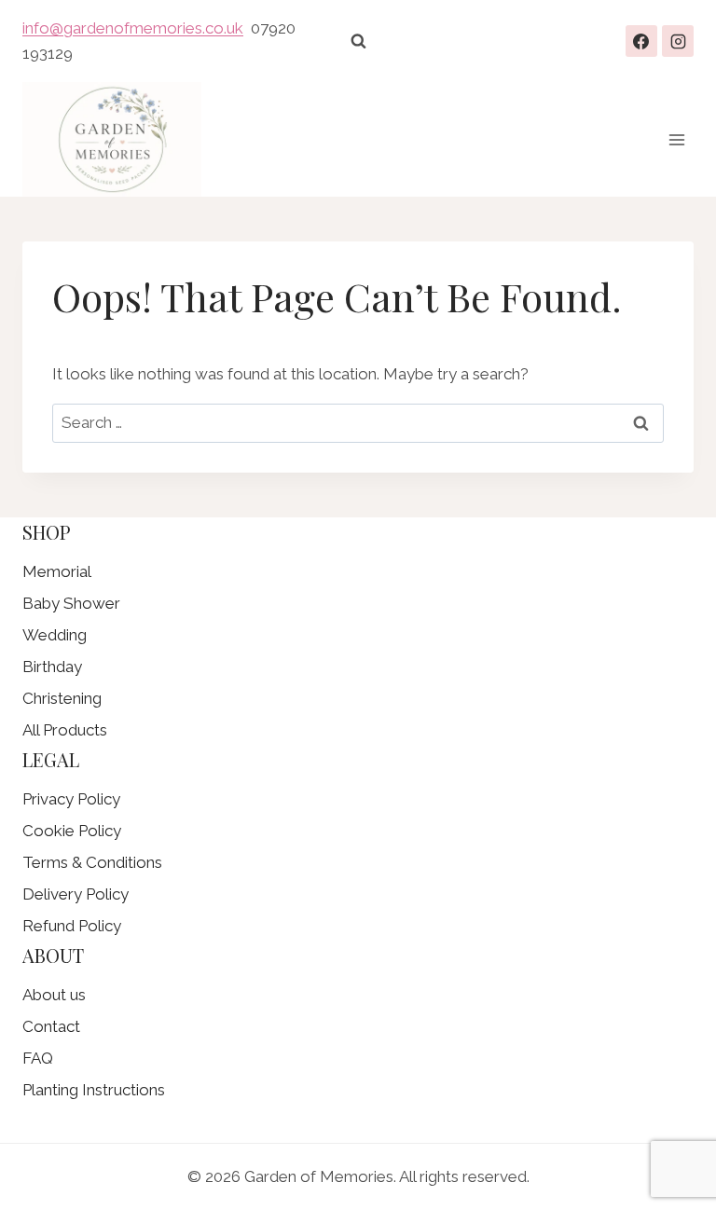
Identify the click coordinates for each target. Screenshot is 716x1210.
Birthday (52, 666)
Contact (51, 1026)
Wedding (54, 635)
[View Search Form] (358, 41)
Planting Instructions (93, 1089)
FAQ (37, 1058)
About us (54, 994)
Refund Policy (71, 925)
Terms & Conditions (92, 862)
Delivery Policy (75, 894)
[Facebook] (641, 41)
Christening (62, 698)
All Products (64, 730)
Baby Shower (71, 603)
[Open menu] (676, 139)
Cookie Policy (71, 830)
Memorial (56, 571)
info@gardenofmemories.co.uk (132, 28)
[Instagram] (678, 41)
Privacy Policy (71, 799)
